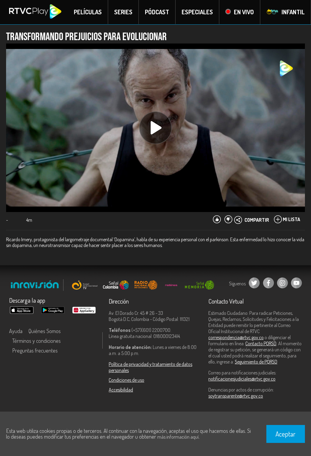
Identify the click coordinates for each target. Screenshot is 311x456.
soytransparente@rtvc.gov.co (235, 396)
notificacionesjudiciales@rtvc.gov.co (241, 379)
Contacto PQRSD (260, 343)
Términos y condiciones (36, 340)
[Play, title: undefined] (155, 127)
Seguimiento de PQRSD (256, 362)
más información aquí (178, 437)
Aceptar (285, 434)
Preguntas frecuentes (35, 350)
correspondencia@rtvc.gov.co (236, 337)
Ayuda (15, 331)
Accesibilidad (121, 390)
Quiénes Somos (45, 331)
